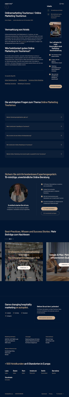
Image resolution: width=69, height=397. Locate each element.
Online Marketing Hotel (11, 80)
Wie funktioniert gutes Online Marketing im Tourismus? (56, 15)
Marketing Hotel (22, 80)
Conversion (23, 41)
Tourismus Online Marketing (35, 80)
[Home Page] (9, 4)
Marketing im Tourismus (24, 83)
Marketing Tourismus (10, 83)
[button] (61, 4)
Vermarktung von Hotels (56, 10)
